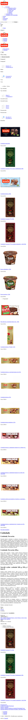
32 (3, 609)
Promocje (12, 709)
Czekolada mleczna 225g (6, 397)
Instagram (5, 39)
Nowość (5, 19)
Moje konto (23, 709)
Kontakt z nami (17, 709)
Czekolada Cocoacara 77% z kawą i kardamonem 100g (12, 168)
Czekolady (6, 6)
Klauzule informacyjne (5, 709)
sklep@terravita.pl (10, 705)
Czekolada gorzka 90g (5, 143)
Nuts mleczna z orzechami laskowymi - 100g (10, 321)
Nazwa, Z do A (21, 617)
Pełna (7, 95)
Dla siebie (8, 117)
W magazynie (9, 67)
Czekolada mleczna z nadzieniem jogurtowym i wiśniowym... (13, 447)
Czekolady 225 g (9, 13)
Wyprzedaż (5, 18)
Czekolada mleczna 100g (6, 193)
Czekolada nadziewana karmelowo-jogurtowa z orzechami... (13, 499)
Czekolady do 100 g (11, 8)
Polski (4, 28)
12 (2, 608)
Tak (2, 52)
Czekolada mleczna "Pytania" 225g (8, 346)
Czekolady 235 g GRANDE (12, 15)
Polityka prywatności (13, 708)
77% (7, 105)
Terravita (8, 77)
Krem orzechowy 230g (5, 294)
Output (6, 718)
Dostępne (9, 617)
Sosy (4, 17)
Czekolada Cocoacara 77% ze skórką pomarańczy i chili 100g (13, 244)
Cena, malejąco (7, 619)
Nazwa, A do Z (4, 616)
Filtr (1, 620)
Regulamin (20, 708)
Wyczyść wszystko (5, 56)
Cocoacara (10, 11)
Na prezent (9, 118)
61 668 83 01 (3, 705)
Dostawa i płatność (4, 707)
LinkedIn (5, 40)
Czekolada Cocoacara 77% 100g (7, 218)
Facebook (5, 38)
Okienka (10, 12)
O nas (23, 708)
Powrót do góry (4, 704)
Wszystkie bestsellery (5, 529)
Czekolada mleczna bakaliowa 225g (8, 422)
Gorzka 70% (11, 10)
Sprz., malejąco (4, 617)
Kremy (4, 16)
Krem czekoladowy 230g (6, 269)
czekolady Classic (12, 9)
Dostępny (8, 66)
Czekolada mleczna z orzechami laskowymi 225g (11, 372)
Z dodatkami (9, 96)
